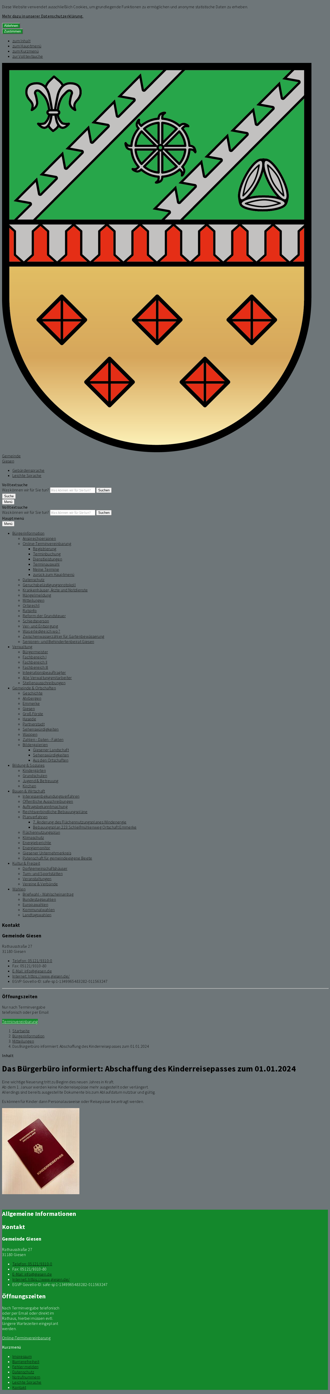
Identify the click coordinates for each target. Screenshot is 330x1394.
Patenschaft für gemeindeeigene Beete (57, 858)
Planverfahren (35, 816)
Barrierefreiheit (25, 1361)
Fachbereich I (34, 656)
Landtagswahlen (37, 914)
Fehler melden (25, 1366)
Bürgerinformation (28, 533)
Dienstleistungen (47, 559)
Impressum (22, 1356)
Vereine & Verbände (40, 883)
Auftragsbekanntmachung (45, 806)
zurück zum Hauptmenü (53, 574)
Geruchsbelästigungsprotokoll (49, 584)
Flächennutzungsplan (41, 832)
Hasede (29, 718)
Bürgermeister (35, 651)
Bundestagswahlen (39, 899)
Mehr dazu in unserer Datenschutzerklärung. (42, 16)
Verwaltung (22, 646)
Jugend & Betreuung (41, 780)
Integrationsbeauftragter (44, 672)
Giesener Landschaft (51, 749)
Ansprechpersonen (39, 538)
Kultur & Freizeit (26, 863)
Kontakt (19, 1387)
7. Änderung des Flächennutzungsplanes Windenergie (80, 821)
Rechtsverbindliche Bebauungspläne (55, 811)
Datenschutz (34, 579)
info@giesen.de (32, 971)
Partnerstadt (34, 724)
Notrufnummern (26, 1377)
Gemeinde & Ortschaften (34, 687)
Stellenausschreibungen (44, 682)
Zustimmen (12, 31)
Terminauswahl (46, 564)
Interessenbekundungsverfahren (51, 796)
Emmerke (31, 703)
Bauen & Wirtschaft (28, 791)
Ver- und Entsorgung (40, 626)
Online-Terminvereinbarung (47, 543)
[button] (40, 1151)
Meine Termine (46, 569)
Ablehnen (11, 26)
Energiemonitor (36, 847)
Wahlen (19, 889)
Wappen (30, 734)
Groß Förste (33, 713)
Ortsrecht (31, 605)
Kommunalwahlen (39, 909)
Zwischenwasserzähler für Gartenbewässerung (63, 636)
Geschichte (33, 693)
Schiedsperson (36, 620)
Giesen (29, 708)
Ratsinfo (30, 610)
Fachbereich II (35, 662)
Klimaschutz (33, 837)
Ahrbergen (32, 698)
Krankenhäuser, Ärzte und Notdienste (55, 589)
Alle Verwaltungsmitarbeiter (47, 677)
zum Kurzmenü (25, 51)
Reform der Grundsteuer (44, 615)
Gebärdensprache (28, 470)
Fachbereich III (35, 667)
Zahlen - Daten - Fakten (43, 739)
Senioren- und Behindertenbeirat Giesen (58, 641)
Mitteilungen (33, 600)
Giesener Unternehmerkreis (47, 852)
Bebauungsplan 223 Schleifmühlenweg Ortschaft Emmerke (85, 827)
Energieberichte (37, 842)
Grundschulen (35, 775)
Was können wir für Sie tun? (25, 489)
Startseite (21, 1030)
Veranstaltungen (37, 878)
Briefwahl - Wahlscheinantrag (48, 894)
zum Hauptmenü (26, 45)
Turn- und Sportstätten (43, 873)
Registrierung (44, 548)
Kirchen (29, 785)
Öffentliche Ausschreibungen (48, 801)
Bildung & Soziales (28, 765)
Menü (8, 502)
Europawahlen (35, 904)
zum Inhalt (21, 40)
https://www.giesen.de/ (41, 976)
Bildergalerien (35, 744)
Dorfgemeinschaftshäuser (45, 868)
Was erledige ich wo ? (41, 631)
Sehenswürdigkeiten (41, 729)
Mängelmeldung (37, 595)
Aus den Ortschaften (50, 760)
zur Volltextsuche (27, 56)
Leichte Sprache (27, 475)
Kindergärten (34, 770)
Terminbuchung (47, 553)
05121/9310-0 (32, 960)
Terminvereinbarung (20, 1021)
